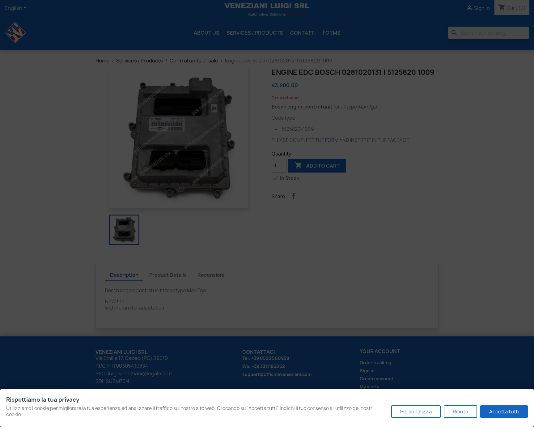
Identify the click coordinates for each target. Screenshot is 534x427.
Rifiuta (460, 411)
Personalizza (416, 411)
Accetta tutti (504, 411)
